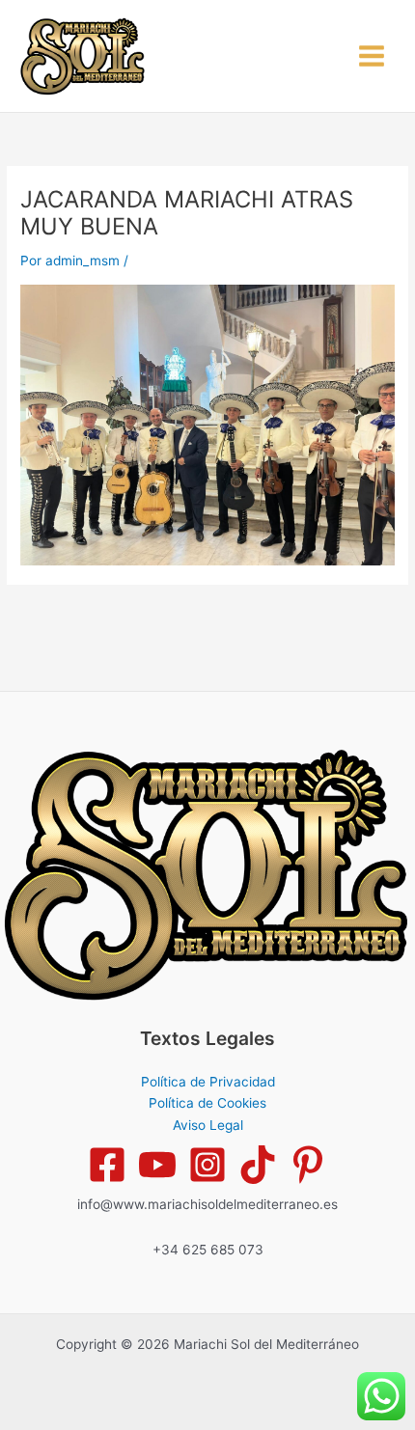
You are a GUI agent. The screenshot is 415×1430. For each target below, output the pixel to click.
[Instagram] (207, 1164)
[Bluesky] (308, 1164)
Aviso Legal (208, 1125)
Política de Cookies (207, 1103)
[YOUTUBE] (157, 1164)
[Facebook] (107, 1164)
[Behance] (257, 1164)
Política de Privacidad (208, 1081)
